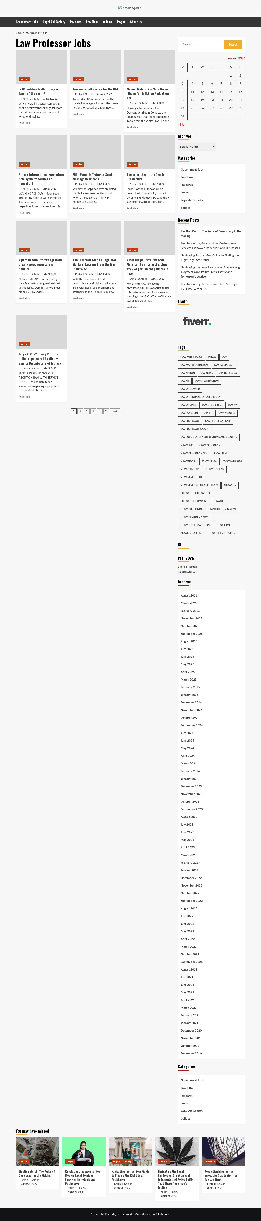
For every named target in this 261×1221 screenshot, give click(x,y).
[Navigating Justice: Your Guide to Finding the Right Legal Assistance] (130, 1151)
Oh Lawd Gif (203, 493)
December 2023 (191, 786)
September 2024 (192, 725)
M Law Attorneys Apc (193, 453)
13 (212, 91)
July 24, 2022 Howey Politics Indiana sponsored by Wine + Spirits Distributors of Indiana (40, 359)
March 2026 (189, 603)
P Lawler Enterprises (222, 533)
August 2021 (189, 969)
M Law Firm (220, 453)
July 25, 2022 (157, 278)
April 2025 (188, 672)
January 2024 (189, 778)
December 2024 (191, 702)
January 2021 (189, 1023)
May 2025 (187, 664)
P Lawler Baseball (191, 533)
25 (192, 108)
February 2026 (190, 611)
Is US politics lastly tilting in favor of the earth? (39, 91)
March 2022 (189, 946)
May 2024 (187, 748)
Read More (24, 123)
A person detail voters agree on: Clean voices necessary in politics (41, 264)
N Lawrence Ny (215, 469)
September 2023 (192, 809)
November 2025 (191, 618)
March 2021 (189, 1007)
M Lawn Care (188, 461)
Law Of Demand (190, 389)
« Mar (182, 124)
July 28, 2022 (49, 188)
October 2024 (190, 717)
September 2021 (192, 962)
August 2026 (189, 595)
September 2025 (192, 633)
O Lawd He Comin (191, 509)
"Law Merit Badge (191, 357)
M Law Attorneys (209, 445)
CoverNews (143, 1214)
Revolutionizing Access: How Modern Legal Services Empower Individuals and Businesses (210, 246)
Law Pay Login (189, 413)
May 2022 (187, 931)
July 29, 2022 (157, 103)
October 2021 (190, 954)
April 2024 (188, 756)
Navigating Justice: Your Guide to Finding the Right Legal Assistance (210, 258)
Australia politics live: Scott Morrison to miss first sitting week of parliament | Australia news (147, 266)
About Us (136, 21)
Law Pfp (208, 413)
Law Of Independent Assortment (201, 397)
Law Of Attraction (207, 381)
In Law (212, 357)
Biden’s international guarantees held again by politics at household (41, 179)
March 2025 (189, 679)
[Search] (242, 21)
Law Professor (189, 421)
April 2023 (188, 847)
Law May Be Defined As (194, 365)
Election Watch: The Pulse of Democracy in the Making (211, 234)
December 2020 (191, 1030)
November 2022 (191, 885)
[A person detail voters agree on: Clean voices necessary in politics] (41, 238)
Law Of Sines (188, 405)
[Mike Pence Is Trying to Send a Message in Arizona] (95, 152)
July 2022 (187, 916)
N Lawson (230, 485)
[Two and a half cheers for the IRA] (95, 67)
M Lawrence (209, 461)
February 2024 (190, 771)
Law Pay (232, 405)
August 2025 (189, 641)
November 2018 (191, 1038)
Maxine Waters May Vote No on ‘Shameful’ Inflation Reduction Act (148, 94)
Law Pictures (227, 413)
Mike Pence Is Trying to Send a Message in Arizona (93, 176)
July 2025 (187, 649)
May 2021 (187, 992)
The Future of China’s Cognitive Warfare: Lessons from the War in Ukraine (94, 264)
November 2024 (191, 710)
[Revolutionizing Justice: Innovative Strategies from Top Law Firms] (223, 1151)
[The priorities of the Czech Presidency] (149, 152)
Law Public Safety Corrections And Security (208, 437)
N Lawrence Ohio (191, 477)
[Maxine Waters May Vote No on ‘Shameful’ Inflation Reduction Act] (149, 67)
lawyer (121, 21)
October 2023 (190, 801)
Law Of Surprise (212, 405)
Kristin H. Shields (30, 98)
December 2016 (191, 1053)
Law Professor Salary (194, 429)
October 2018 (190, 1046)
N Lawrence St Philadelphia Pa (199, 485)
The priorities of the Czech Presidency (145, 176)
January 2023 (189, 870)
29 (231, 108)
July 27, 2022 (157, 184)
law (224, 357)
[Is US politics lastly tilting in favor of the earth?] (41, 67)
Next (115, 411)
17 (182, 99)
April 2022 (188, 939)
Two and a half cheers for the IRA (95, 89)
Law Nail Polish (223, 365)
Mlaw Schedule (232, 461)
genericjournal (187, 566)
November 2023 (191, 794)
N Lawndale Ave (190, 469)
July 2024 (187, 733)
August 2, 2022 (104, 94)
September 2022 (192, 901)
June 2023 (187, 832)
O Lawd (218, 501)
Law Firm (92, 21)
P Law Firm (223, 525)
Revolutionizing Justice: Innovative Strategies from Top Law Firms (210, 286)
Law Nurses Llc (228, 373)
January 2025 (189, 694)
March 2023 (189, 855)
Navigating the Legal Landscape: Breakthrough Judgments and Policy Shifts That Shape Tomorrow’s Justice (211, 272)
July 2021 (187, 977)
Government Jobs (27, 21)
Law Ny (184, 381)
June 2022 (187, 923)
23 (106, 411)
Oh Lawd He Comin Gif (194, 501)
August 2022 (189, 908)
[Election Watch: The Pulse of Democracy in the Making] (37, 1151)
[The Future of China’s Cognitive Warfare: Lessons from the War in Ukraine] (95, 238)
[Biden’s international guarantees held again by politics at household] (41, 152)
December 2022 (191, 878)
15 (231, 91)
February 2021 (190, 1015)
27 (212, 108)
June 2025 (187, 656)
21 (221, 99)
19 (202, 99)
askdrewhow (186, 571)
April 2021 (188, 1000)
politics (107, 21)
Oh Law (185, 493)
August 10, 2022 (51, 98)
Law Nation (187, 373)
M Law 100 (186, 445)
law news (75, 21)
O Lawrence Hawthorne (195, 525)
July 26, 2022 (49, 274)
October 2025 (190, 626)
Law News (206, 373)
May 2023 (187, 839)
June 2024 (187, 740)
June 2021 (187, 984)
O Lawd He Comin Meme (222, 509)
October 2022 (190, 893)
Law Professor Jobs (218, 421)
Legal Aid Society (54, 21)
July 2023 (187, 824)
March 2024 (189, 763)
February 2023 (190, 862)
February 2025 (190, 687)
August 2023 (189, 817)
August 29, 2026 (29, 1183)
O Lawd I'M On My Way (194, 517)
